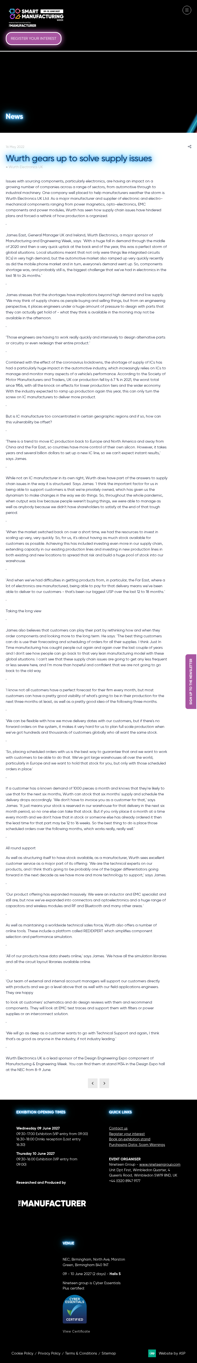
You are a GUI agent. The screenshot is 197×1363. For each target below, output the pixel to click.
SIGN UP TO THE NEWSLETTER (191, 681)
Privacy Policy (49, 1353)
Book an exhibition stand (129, 1139)
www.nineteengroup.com (159, 1164)
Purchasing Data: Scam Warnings (137, 1145)
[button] (34, 38)
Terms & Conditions (81, 1353)
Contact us (118, 1128)
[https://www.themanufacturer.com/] (52, 1216)
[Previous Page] (93, 1083)
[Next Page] (104, 1083)
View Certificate (76, 1331)
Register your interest (127, 1134)
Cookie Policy (22, 1353)
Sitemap (109, 1353)
